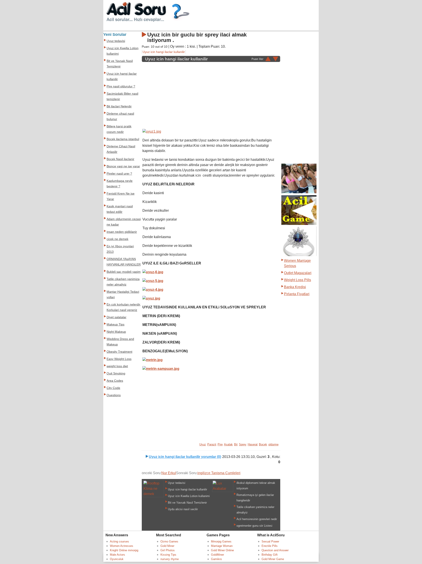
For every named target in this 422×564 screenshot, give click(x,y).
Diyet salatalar (116, 317)
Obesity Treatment (119, 351)
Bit (236, 444)
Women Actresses (121, 546)
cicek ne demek (117, 239)
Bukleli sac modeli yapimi (124, 271)
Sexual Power (270, 541)
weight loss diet (117, 366)
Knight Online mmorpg (124, 550)
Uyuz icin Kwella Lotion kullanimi (189, 496)
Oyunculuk (117, 559)
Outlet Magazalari (297, 273)
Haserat (253, 444)
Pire (220, 444)
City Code (113, 388)
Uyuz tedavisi (176, 482)
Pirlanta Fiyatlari (296, 294)
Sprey (242, 444)
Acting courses (119, 541)
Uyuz (202, 444)
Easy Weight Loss (119, 359)
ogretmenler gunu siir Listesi (254, 525)
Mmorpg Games (221, 541)
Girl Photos (167, 550)
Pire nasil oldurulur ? (121, 86)
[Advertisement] (179, 93)
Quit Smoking (116, 373)
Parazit (211, 444)
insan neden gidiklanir (122, 231)
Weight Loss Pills (297, 280)
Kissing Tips (168, 554)
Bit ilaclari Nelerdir (119, 106)
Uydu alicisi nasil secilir (183, 509)
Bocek (263, 444)
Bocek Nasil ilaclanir (120, 159)
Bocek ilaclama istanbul (123, 139)
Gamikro (216, 559)
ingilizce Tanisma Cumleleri (218, 473)
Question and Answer (275, 550)
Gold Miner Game (273, 559)
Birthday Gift (270, 554)
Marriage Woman (222, 546)
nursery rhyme (169, 559)
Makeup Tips (115, 324)
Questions (114, 395)
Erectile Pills (270, 546)
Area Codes (115, 380)
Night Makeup (116, 331)
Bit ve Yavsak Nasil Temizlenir (187, 502)
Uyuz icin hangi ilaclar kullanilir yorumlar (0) (185, 457)
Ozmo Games (169, 541)
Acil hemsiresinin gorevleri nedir (256, 519)
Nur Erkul (168, 473)
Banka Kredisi (295, 287)
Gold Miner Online (222, 550)
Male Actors (117, 554)
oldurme (273, 444)
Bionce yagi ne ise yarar (123, 166)
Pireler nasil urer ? (119, 173)
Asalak (228, 444)
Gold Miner (167, 546)
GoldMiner (217, 554)
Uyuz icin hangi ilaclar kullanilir (164, 52)
